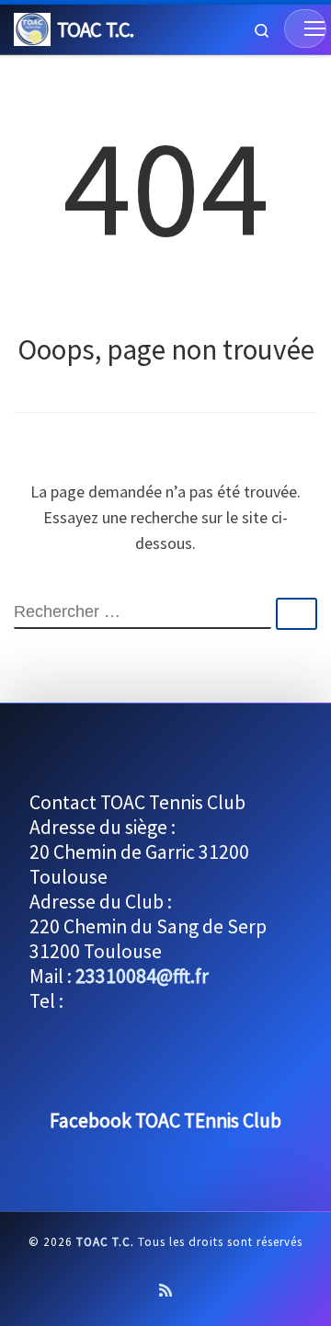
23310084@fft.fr (142, 976)
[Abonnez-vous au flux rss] (165, 1290)
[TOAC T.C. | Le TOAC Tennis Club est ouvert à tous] (32, 27)
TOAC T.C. (105, 1242)
